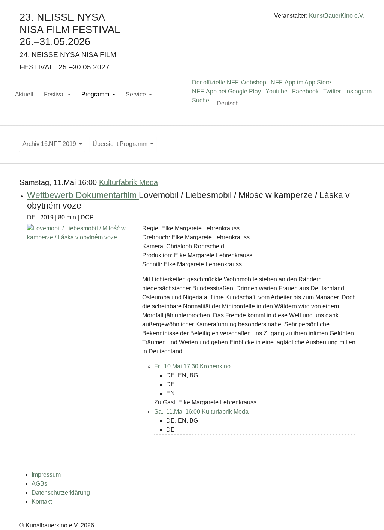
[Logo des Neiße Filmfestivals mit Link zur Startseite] (192, 18)
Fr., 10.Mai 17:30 (177, 366)
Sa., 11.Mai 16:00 (178, 411)
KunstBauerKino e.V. (336, 15)
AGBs (39, 483)
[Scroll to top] (367, 513)
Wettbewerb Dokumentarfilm (83, 195)
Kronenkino (215, 366)
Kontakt (42, 501)
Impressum (46, 474)
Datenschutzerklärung (61, 492)
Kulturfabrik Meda (128, 182)
